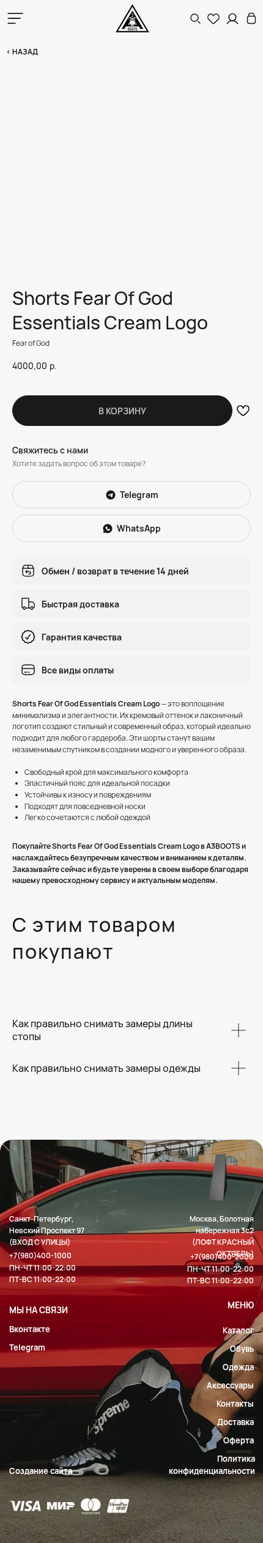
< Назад (22, 51)
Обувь (242, 1348)
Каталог (238, 1330)
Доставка (235, 1422)
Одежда (238, 1367)
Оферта (238, 1440)
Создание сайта (40, 1470)
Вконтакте (29, 1329)
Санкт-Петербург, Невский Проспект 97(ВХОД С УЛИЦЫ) (46, 1230)
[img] (251, 18)
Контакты (235, 1403)
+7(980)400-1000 (40, 1255)
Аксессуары (230, 1385)
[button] (195, 18)
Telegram (27, 1347)
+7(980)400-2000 (222, 1257)
